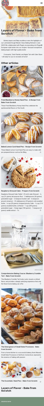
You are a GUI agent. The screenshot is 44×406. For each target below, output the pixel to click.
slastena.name (6, 401)
